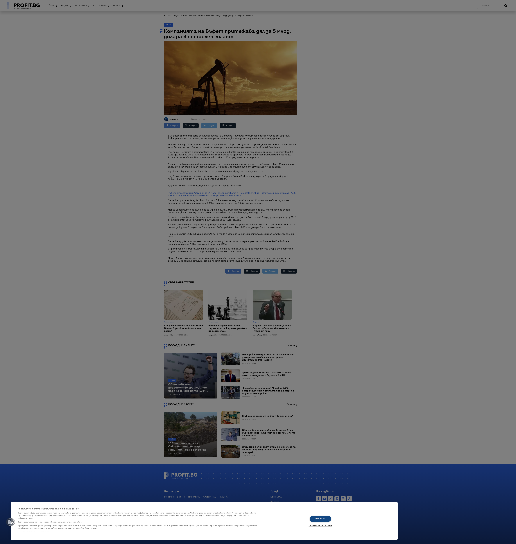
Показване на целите (320, 526)
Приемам (320, 519)
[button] (10, 522)
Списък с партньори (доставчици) (33, 531)
